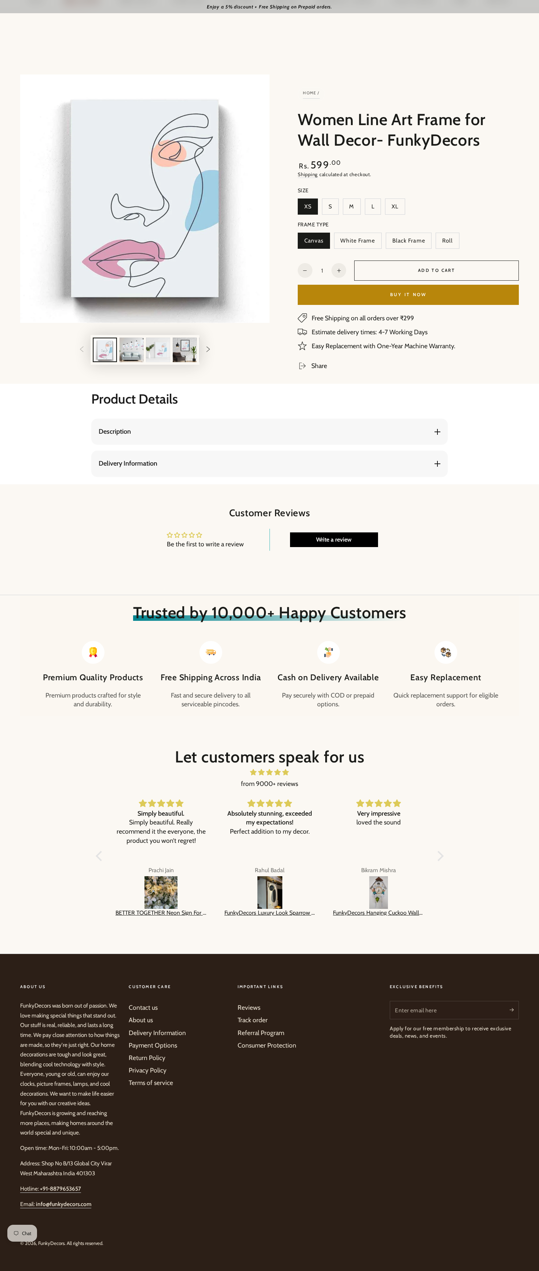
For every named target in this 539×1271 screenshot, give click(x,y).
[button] (100, 856)
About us (141, 1020)
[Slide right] (208, 349)
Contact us (143, 1007)
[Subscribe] (514, 1010)
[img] (269, 772)
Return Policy (147, 1057)
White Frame (357, 243)
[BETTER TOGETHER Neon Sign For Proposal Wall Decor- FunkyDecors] (161, 892)
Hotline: (50, 1188)
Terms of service (151, 1082)
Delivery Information (157, 1033)
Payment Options (153, 1045)
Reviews (249, 1007)
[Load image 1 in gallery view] (105, 350)
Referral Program (261, 1033)
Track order (253, 1020)
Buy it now (408, 294)
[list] (269, 675)
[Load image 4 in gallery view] (185, 350)
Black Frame (408, 243)
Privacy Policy (147, 1070)
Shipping (308, 174)
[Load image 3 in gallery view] (158, 350)
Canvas (317, 243)
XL (398, 209)
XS (311, 209)
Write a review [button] (334, 539)
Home (309, 92)
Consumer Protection (267, 1045)
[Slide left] (81, 349)
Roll (450, 243)
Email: (55, 1204)
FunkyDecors (51, 1243)
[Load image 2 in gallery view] (132, 350)
